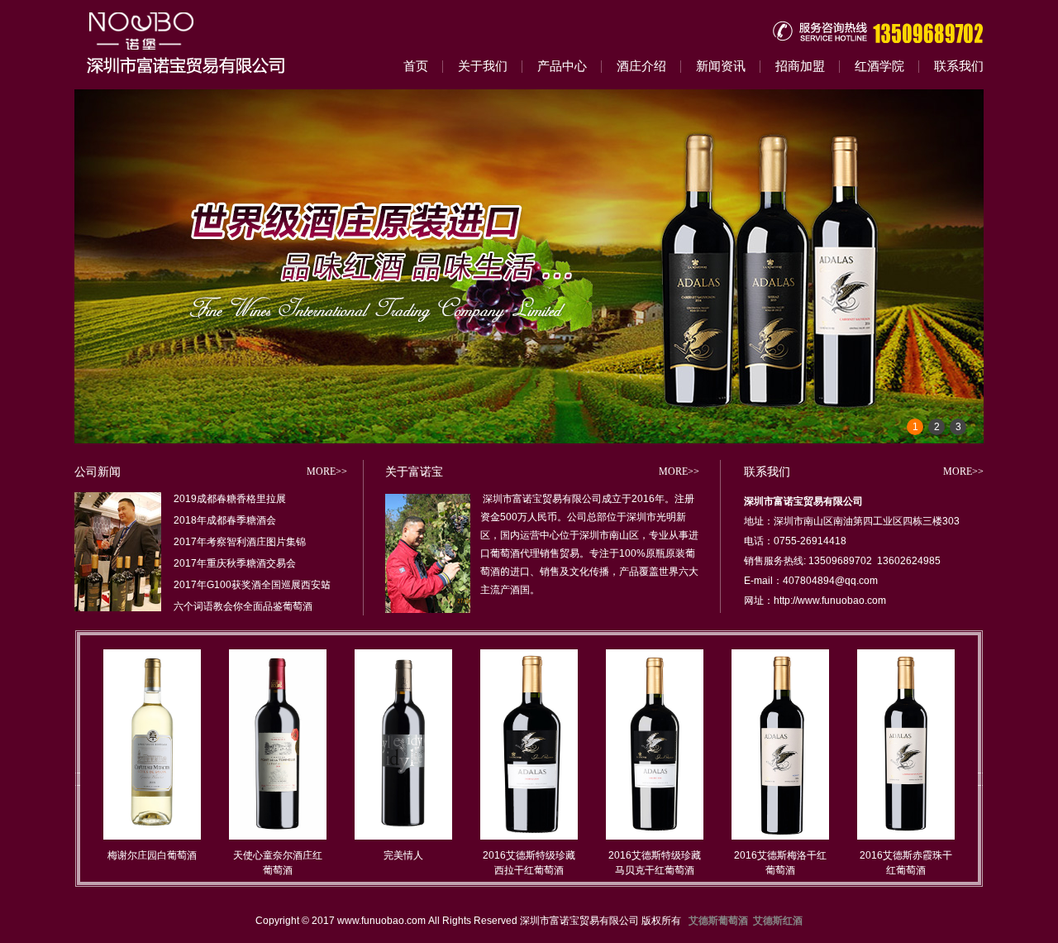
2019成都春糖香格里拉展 (230, 498)
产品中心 (562, 65)
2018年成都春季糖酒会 (225, 520)
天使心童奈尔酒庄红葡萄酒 (152, 862)
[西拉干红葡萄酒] (403, 836)
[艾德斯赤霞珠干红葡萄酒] (780, 836)
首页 (415, 65)
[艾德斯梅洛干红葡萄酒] (654, 836)
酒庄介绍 (641, 65)
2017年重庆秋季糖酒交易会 (235, 563)
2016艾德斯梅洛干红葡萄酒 (654, 862)
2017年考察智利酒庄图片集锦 (240, 541)
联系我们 (959, 65)
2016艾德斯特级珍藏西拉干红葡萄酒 (403, 862)
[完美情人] (277, 836)
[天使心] (152, 836)
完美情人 (278, 855)
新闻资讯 (721, 65)
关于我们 (483, 65)
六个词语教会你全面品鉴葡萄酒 (243, 606)
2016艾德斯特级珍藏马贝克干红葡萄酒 (529, 862)
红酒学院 (879, 65)
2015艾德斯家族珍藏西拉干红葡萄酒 (906, 862)
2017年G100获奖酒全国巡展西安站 (252, 584)
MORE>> (327, 471)
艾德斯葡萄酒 (718, 920)
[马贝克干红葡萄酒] (529, 836)
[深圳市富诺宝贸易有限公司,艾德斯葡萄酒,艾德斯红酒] (206, 44)
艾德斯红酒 (778, 920)
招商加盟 (800, 65)
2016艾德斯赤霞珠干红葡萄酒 (780, 862)
